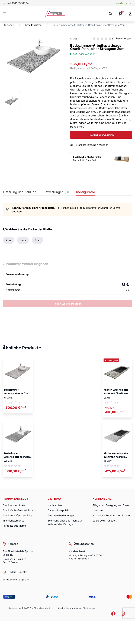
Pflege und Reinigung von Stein (111, 505)
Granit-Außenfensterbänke (18, 510)
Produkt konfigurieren (101, 134)
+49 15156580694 (18, 3)
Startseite (8, 24)
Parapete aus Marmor (15, 525)
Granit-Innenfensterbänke (17, 515)
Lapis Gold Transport (105, 520)
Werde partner (124, 3)
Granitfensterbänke (14, 505)
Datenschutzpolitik (58, 510)
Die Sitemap (89, 608)
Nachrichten (55, 505)
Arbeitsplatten (33, 24)
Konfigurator (85, 192)
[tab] (20, 192)
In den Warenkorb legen (67, 303)
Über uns (98, 510)
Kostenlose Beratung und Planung (112, 515)
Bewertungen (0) (56, 192)
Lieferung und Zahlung (19, 192)
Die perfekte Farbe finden (85, 160)
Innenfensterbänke (13, 520)
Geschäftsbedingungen (61, 515)
